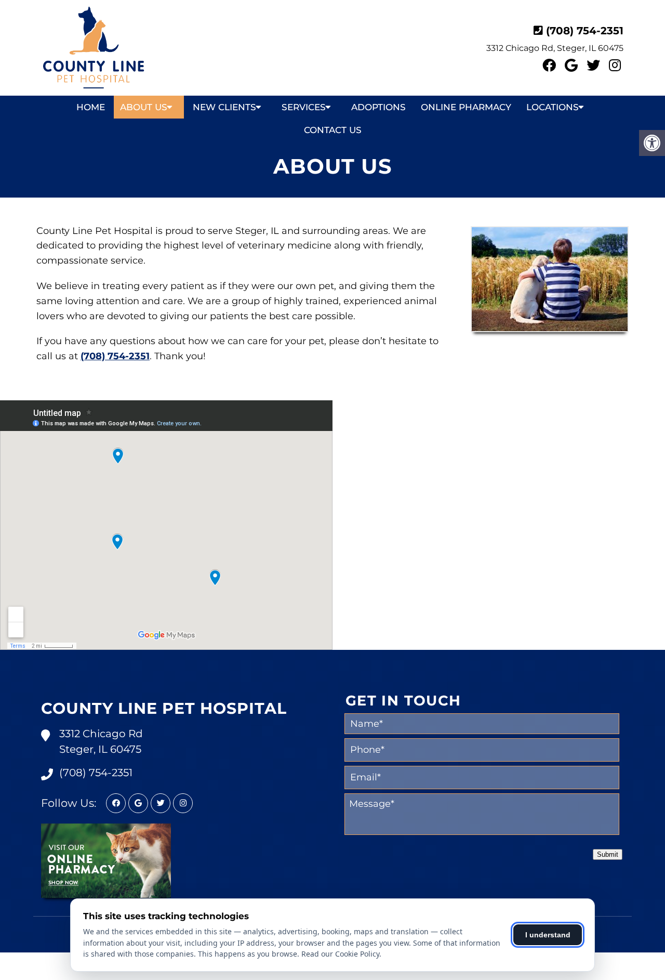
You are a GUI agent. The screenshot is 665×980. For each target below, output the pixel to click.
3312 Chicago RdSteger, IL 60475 (101, 741)
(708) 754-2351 (584, 30)
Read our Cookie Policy (340, 954)
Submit (607, 854)
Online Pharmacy (466, 107)
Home (90, 107)
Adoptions (378, 107)
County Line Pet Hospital (164, 708)
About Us (143, 107)
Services (304, 107)
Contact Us (333, 130)
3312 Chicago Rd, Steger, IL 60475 (554, 48)
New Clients (224, 107)
